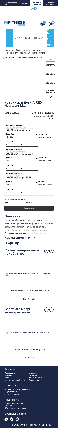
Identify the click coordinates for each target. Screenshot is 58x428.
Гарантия (33, 375)
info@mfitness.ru (11, 394)
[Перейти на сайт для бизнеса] (41, 24)
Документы (34, 380)
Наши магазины (36, 378)
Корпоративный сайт (10, 3)
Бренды (7, 378)
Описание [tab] (12, 216)
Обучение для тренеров (15, 408)
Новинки (8, 375)
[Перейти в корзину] (33, 17)
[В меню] (49, 24)
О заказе (33, 373)
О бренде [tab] (12, 243)
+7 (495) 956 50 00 (12, 392)
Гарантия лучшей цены (14, 380)
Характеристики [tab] (17, 237)
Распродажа (9, 373)
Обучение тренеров (50, 3)
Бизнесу (24, 3)
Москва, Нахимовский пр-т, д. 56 (18, 389)
